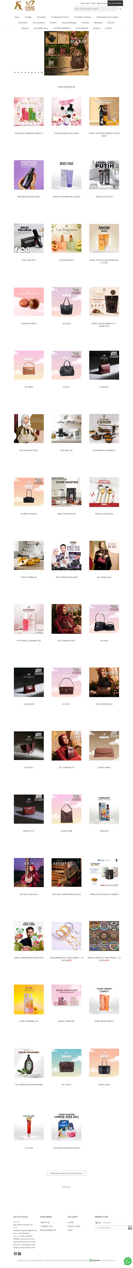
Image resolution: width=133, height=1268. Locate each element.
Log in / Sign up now (99, 3)
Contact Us (46, 1226)
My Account (74, 1226)
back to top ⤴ (66, 1187)
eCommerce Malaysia (107, 1260)
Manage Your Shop (23, 1260)
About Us (45, 1222)
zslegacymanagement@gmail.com (25, 1230)
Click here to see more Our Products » (66, 1173)
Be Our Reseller (115, 3)
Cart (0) (108, 28)
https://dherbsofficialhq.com (23, 1225)
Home (17, 17)
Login (71, 1222)
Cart (70, 1230)
